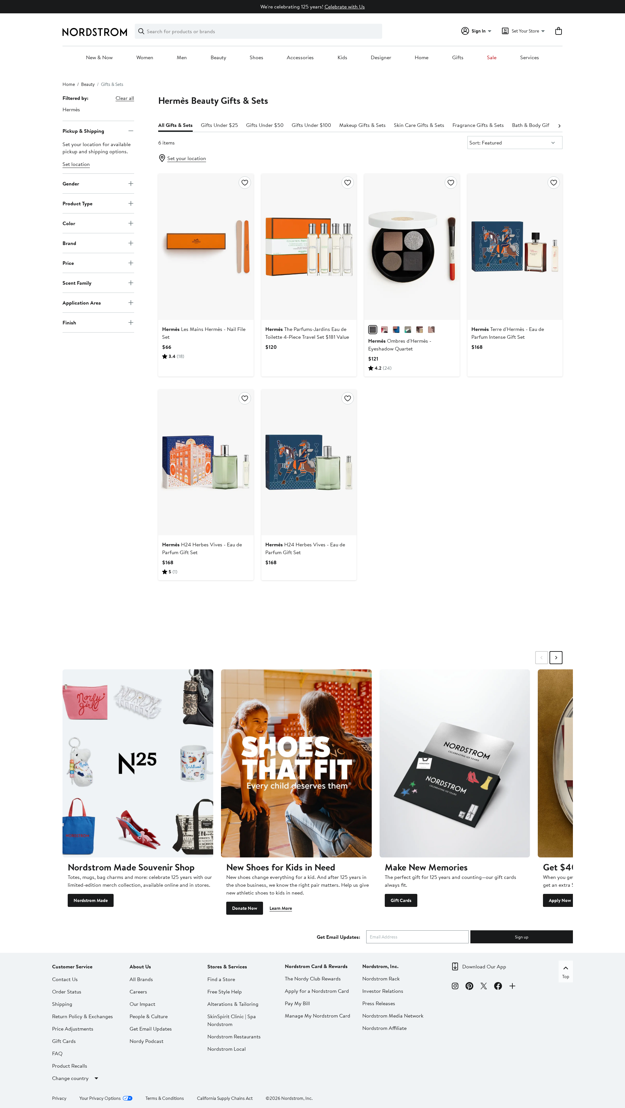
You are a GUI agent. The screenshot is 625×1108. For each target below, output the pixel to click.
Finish (69, 322)
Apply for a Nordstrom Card (317, 990)
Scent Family (76, 282)
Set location (76, 164)
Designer (381, 57)
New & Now (99, 57)
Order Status (66, 991)
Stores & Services (227, 966)
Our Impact (142, 1003)
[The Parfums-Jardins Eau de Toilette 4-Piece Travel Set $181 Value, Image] (308, 247)
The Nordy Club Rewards (313, 978)
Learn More (281, 908)
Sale (491, 57)
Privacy (59, 1098)
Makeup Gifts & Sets (362, 125)
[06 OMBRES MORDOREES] (419, 329)
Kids (342, 57)
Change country (70, 1078)
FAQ (57, 1053)
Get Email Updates (151, 1028)
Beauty (218, 57)
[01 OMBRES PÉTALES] (384, 329)
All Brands (141, 979)
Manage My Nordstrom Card (317, 1015)
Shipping (62, 1003)
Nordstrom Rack (381, 978)
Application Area (81, 302)
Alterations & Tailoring (232, 1003)
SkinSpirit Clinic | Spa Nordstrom (231, 1020)
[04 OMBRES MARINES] (396, 329)
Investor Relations (382, 990)
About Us (140, 966)
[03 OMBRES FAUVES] (431, 329)
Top (565, 976)
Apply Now (560, 900)
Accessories (300, 57)
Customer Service (72, 966)
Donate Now (244, 908)
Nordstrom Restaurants (234, 1036)
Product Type (77, 203)
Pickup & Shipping (83, 130)
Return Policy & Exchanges (82, 1016)
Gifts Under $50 (265, 125)
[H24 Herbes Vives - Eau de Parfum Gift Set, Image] (205, 462)
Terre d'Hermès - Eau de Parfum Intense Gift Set (507, 332)
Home (421, 57)
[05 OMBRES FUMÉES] (372, 329)
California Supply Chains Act (225, 1098)
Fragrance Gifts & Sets (478, 125)
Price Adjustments (72, 1028)
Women (144, 57)
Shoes (256, 57)
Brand (69, 242)
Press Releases (378, 1003)
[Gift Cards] (455, 763)
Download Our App (484, 966)
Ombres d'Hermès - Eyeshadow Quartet (399, 344)
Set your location (186, 158)
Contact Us (65, 979)
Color (68, 222)
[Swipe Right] (555, 657)
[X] (484, 987)
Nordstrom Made (91, 900)
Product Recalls (69, 1065)
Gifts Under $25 (219, 125)
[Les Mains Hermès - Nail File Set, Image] (205, 247)
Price (68, 262)
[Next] (559, 125)
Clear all (125, 98)
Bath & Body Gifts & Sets (540, 125)
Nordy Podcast (146, 1041)
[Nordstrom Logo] (94, 32)
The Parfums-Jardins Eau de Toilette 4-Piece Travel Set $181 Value (307, 332)
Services (529, 57)
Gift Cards (401, 900)
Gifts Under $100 (311, 125)
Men (182, 57)
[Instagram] (455, 987)
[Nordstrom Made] (137, 763)
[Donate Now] (296, 763)
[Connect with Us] (512, 987)
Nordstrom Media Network (393, 1015)
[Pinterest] (469, 987)
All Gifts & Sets (175, 125)
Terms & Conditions (165, 1098)
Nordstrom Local (226, 1048)
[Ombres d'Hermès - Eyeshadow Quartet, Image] (411, 247)
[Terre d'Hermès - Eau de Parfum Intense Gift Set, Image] (514, 247)
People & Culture (149, 1016)
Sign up (521, 937)
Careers (138, 991)
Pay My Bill (297, 1003)
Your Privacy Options (100, 1098)
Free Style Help (224, 991)
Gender (70, 183)
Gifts (458, 57)
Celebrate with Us (345, 6)
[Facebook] (498, 987)
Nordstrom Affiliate (384, 1028)
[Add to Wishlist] (245, 182)
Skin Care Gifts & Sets (419, 125)
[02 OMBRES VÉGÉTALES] (408, 329)
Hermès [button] (71, 109)
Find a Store (221, 979)
